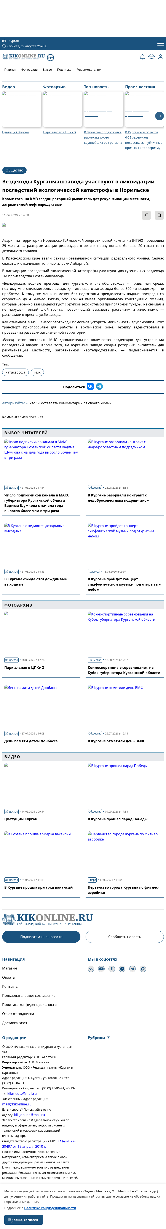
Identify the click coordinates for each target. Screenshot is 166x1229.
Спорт (92, 880)
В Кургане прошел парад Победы (118, 819)
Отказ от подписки (18, 1013)
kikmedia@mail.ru (22, 1093)
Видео (47, 69)
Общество (14, 170)
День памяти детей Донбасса (31, 741)
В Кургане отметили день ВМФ (116, 741)
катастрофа (15, 372)
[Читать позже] (159, 215)
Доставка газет (14, 1022)
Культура (94, 571)
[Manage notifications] (9, 1219)
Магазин (9, 968)
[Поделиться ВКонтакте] (90, 387)
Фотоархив (29, 69)
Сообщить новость (124, 936)
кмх (37, 372)
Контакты (10, 986)
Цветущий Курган (20, 819)
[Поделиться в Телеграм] (99, 387)
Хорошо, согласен (24, 1220)
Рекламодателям (89, 69)
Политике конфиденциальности (50, 1208)
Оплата (8, 977)
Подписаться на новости (41, 936)
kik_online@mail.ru (29, 1114)
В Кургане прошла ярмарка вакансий (38, 887)
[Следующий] (159, 116)
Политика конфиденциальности (29, 1004)
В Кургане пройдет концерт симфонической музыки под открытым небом (124, 584)
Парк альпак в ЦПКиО (24, 667)
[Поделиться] (146, 215)
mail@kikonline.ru (17, 1104)
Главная (10, 69)
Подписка (64, 69)
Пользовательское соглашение (29, 995)
